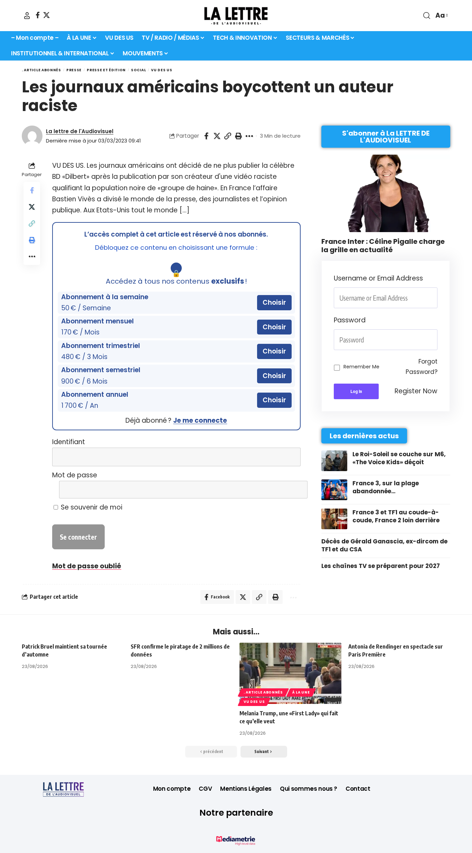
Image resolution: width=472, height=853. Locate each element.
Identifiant (68, 442)
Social (138, 70)
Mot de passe (74, 475)
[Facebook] (37, 15)
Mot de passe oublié (86, 566)
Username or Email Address (378, 278)
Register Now (416, 391)
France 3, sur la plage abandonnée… (385, 487)
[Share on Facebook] (206, 135)
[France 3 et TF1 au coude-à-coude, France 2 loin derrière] (334, 518)
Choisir (274, 302)
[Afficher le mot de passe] (290, 489)
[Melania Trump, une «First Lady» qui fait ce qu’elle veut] (290, 673)
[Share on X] (217, 135)
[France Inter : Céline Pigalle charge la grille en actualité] (385, 193)
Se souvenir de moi (90, 507)
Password (350, 320)
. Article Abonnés (41, 70)
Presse (74, 70)
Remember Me (361, 366)
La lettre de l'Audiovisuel (79, 131)
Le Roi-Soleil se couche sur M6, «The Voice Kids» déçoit (399, 458)
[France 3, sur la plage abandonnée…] (334, 489)
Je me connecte (200, 420)
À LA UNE (301, 692)
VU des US (161, 70)
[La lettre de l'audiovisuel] (236, 15)
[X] (46, 15)
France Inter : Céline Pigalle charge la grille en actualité (383, 246)
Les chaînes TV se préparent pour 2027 (380, 566)
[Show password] (435, 339)
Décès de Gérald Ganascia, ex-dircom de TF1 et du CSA (384, 545)
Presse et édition (106, 70)
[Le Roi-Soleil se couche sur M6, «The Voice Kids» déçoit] (334, 460)
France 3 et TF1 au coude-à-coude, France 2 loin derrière (396, 516)
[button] (26, 15)
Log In (356, 391)
